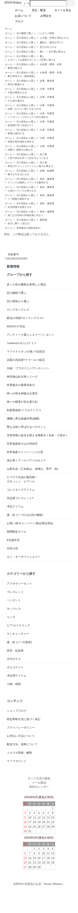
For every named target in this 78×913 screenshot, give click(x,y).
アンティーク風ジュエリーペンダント (30, 334)
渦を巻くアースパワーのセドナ (26, 460)
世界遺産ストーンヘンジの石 (25, 452)
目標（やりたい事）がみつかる (24, 109)
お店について (24, 15)
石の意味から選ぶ (26, 38)
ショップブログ (16, 710)
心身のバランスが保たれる (22, 190)
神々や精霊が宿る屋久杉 (22, 401)
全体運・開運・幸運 (50, 64)
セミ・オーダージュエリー (23, 556)
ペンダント (14, 600)
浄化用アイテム (16, 675)
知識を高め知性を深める (21, 141)
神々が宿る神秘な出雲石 (22, 393)
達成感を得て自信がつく (21, 125)
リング (11, 617)
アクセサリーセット (19, 583)
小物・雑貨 (14, 684)
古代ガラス (14, 658)
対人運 (43, 154)
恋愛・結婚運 (47, 170)
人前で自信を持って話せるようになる (28, 158)
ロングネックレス (18, 309)
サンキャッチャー (18, 633)
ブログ (29, 21)
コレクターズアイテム (21, 489)
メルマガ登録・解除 (19, 752)
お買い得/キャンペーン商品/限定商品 (30, 523)
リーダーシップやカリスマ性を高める (28, 117)
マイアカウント (16, 761)
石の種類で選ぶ (24, 33)
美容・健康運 (47, 179)
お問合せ (47, 15)
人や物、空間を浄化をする (54, 38)
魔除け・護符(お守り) (51, 42)
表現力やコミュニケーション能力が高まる (30, 166)
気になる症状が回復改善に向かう (26, 215)
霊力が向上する (48, 47)
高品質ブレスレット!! (20, 498)
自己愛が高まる (57, 51)
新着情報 (13, 266)
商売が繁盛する (16, 84)
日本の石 (12, 548)
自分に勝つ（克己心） (20, 223)
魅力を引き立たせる (18, 174)
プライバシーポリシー (21, 727)
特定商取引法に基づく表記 (23, 719)
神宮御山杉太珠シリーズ (22, 376)
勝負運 (43, 219)
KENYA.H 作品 (16, 326)
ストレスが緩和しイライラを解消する (28, 182)
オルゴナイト (15, 667)
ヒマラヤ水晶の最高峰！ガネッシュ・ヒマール (22, 479)
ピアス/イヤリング (18, 625)
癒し (42, 51)
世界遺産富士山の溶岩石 (22, 443)
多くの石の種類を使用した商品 (26, 284)
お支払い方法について (21, 735)
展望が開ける (15, 68)
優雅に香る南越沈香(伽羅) (23, 418)
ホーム (20, 10)
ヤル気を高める (16, 100)
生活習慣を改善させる (20, 207)
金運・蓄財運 (47, 80)
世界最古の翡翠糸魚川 (28, 228)
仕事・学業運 (47, 89)
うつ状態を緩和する (18, 198)
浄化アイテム (15, 506)
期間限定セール (16, 531)
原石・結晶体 (15, 650)
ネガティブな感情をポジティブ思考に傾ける (32, 59)
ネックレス (14, 608)
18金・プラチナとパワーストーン (28, 368)
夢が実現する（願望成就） (22, 76)
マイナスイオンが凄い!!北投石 (26, 351)
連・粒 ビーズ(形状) (19, 642)
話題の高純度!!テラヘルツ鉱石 (26, 359)
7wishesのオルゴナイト (22, 343)
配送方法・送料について (22, 744)
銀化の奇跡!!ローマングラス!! (25, 318)
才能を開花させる (17, 92)
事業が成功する (16, 133)
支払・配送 (40, 10)
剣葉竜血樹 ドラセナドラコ (24, 410)
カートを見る (64, 10)
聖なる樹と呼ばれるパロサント (26, 426)
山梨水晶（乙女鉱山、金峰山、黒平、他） (33, 468)
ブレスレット (15, 591)
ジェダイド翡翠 (45, 33)
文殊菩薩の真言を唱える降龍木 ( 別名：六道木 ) (37, 435)
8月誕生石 (13, 540)
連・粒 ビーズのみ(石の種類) (25, 514)
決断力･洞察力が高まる (20, 149)
